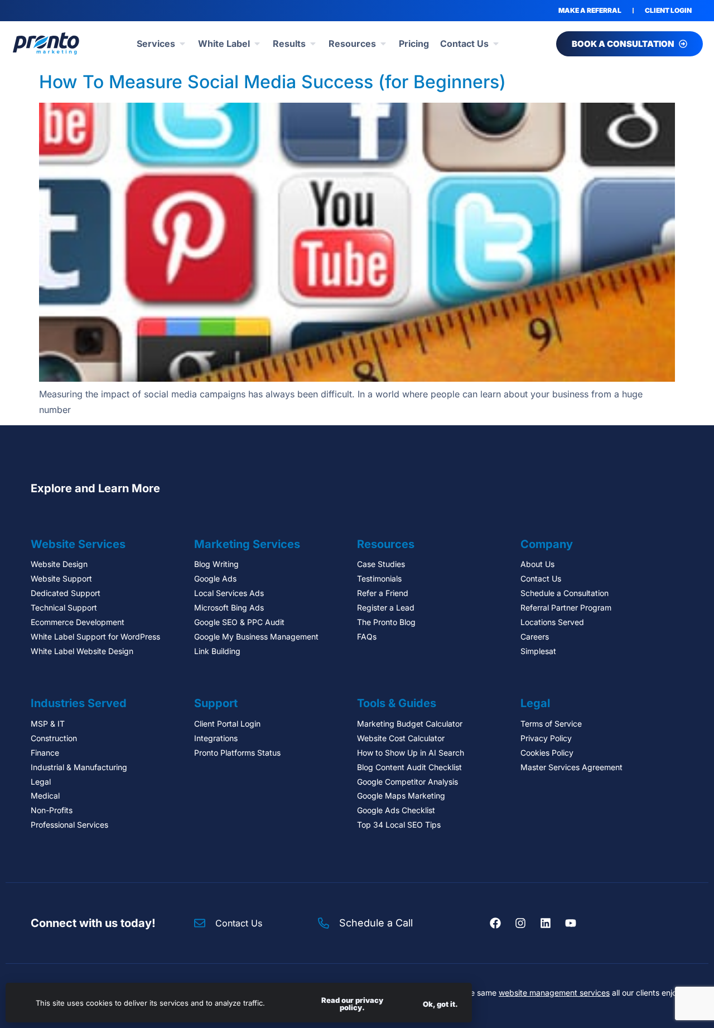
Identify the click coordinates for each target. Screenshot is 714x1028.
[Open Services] (182, 43)
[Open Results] (312, 43)
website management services (554, 992)
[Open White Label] (257, 43)
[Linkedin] (545, 923)
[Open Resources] (383, 43)
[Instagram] (520, 923)
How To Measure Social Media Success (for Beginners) (272, 82)
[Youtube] (570, 923)
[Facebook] (495, 923)
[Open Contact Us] (495, 43)
